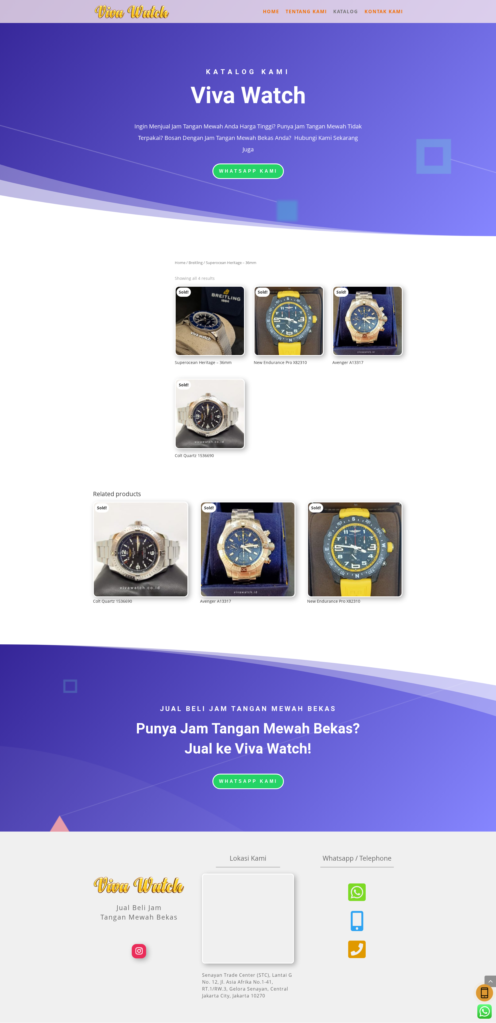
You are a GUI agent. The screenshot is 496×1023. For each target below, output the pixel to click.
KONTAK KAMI (384, 12)
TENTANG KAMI (306, 12)
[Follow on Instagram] (139, 951)
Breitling (196, 262)
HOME (271, 12)
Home (180, 262)
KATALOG (345, 12)
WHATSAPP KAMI (248, 171)
